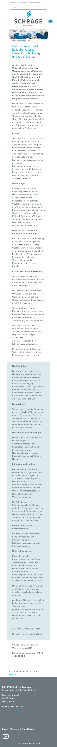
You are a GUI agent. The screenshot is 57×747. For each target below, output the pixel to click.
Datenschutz (24, 3)
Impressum (14, 3)
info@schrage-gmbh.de (13, 709)
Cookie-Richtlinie (35, 3)
